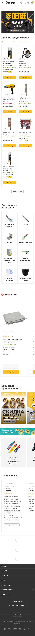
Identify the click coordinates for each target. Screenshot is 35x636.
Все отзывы (32, 475)
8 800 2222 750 (18, 602)
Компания (5, 585)
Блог (3, 580)
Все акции (32, 385)
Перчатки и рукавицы (9, 279)
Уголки (9, 242)
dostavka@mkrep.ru (19, 605)
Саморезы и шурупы (9, 225)
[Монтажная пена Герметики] (13, 446)
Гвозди (25, 224)
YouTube (20, 615)
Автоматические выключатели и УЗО (9, 260)
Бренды (4, 575)
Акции (4, 571)
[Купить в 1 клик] (12, 331)
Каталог (4, 566)
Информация (6, 590)
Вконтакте (15, 615)
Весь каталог (32, 37)
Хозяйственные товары (25, 279)
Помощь (4, 594)
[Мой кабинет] (28, 3)
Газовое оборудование (25, 259)
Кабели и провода (25, 242)
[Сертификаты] (17, 431)
